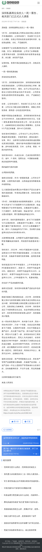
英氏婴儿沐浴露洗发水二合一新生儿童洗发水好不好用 (21, 474)
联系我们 (34, 541)
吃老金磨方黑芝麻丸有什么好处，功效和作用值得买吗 (21, 495)
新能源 (24, 21)
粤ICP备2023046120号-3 (29, 543)
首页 (3, 8)
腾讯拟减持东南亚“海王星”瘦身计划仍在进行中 (21, 502)
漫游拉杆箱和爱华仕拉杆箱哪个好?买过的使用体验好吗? (21, 523)
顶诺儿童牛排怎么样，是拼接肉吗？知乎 (19, 516)
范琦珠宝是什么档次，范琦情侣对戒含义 (19, 467)
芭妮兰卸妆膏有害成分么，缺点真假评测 (19, 530)
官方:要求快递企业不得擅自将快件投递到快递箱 (21, 481)
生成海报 (8, 430)
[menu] (38, 3)
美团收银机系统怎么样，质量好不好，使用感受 (21, 509)
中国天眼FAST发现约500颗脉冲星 (17, 488)
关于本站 (7, 541)
